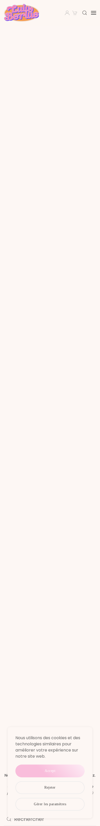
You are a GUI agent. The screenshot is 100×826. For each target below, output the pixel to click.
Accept (50, 771)
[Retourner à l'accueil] (22, 13)
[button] (84, 13)
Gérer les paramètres (50, 804)
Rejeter (50, 787)
